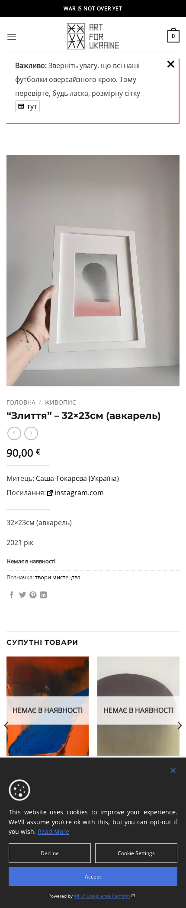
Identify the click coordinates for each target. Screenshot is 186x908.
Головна (20, 402)
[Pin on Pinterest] (32, 595)
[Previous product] (31, 433)
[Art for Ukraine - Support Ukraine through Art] (93, 36)
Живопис (60, 402)
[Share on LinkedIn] (43, 595)
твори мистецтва (57, 577)
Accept (93, 876)
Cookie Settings (136, 853)
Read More (53, 831)
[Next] (179, 743)
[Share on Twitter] (22, 595)
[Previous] (7, 743)
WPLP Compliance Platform (102, 896)
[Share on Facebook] (11, 595)
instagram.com (79, 492)
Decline (50, 853)
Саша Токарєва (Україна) (77, 478)
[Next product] (14, 433)
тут (32, 106)
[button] (11, 36)
